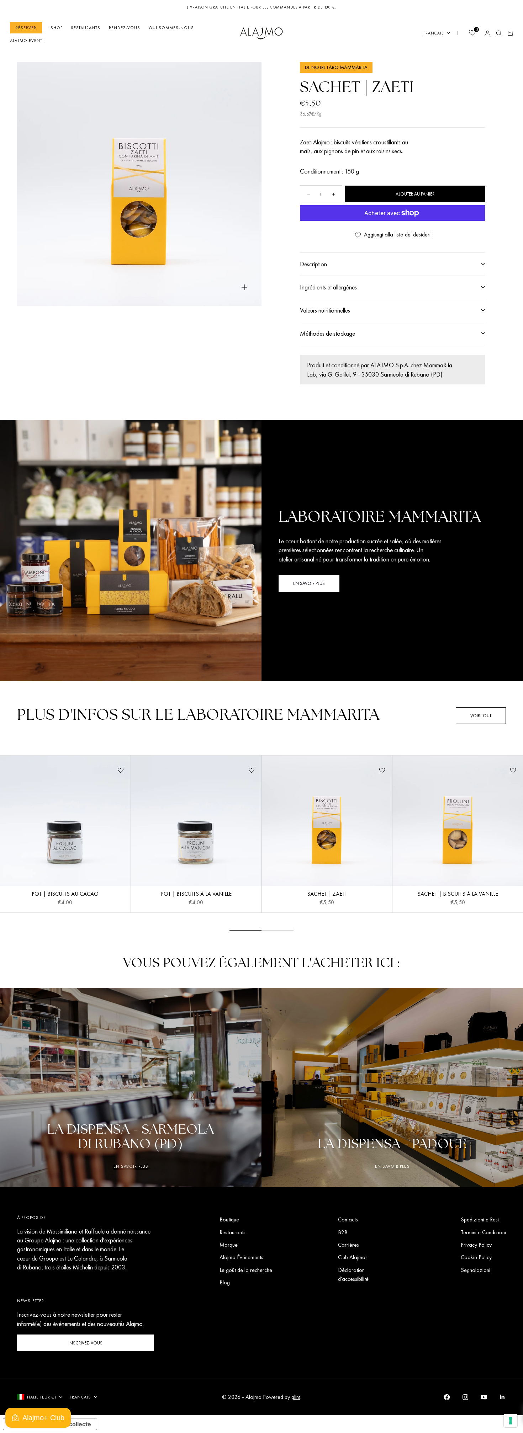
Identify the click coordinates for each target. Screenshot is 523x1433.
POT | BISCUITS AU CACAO (65, 894)
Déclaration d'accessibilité (353, 1274)
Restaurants (85, 28)
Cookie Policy (476, 1257)
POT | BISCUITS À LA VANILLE (196, 894)
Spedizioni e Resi (480, 1219)
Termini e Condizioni (483, 1232)
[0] (471, 34)
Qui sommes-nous (171, 28)
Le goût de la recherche (246, 1270)
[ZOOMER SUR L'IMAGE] (244, 287)
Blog (225, 1282)
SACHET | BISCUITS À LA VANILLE (457, 894)
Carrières (348, 1244)
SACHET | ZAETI (327, 894)
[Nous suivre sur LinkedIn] (502, 1397)
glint (295, 1397)
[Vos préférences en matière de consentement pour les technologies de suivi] (510, 1420)
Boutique (229, 1219)
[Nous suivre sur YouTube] (483, 1397)
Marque (229, 1244)
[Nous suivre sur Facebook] (446, 1397)
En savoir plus (130, 1166)
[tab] (198, 715)
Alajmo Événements (241, 1257)
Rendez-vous (124, 28)
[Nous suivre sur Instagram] (465, 1397)
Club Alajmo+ (353, 1257)
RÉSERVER (26, 28)
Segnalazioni (475, 1270)
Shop (57, 28)
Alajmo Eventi (27, 40)
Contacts (348, 1219)
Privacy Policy (476, 1244)
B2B (343, 1232)
